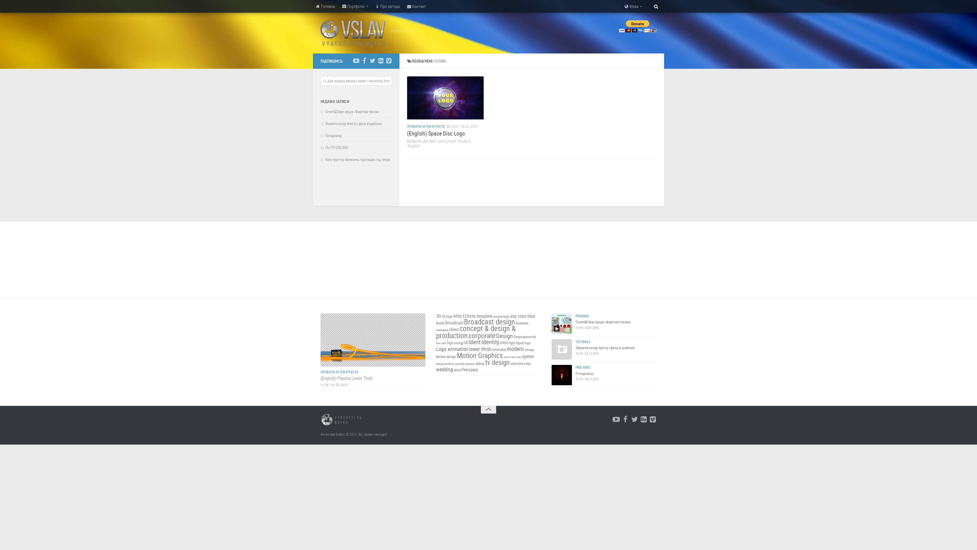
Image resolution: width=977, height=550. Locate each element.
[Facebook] (364, 61)
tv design (497, 362)
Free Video (583, 367)
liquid (520, 342)
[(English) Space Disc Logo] (445, 97)
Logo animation (452, 349)
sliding (479, 363)
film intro (441, 343)
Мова (633, 6)
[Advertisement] (488, 259)
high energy (455, 342)
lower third (480, 349)
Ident (474, 342)
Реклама (469, 370)
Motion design (446, 356)
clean (454, 329)
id (466, 343)
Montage (529, 350)
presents (470, 364)
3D (438, 316)
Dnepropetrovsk (525, 336)
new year (516, 357)
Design (504, 336)
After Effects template (472, 316)
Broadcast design (489, 322)
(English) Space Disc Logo (436, 133)
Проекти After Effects (426, 126)
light (512, 342)
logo (527, 342)
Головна (327, 6)
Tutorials (583, 341)
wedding (444, 369)
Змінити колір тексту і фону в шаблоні (353, 123)
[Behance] (381, 61)
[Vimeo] (389, 61)
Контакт (418, 6)
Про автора (389, 6)
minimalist (498, 349)
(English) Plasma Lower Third (346, 378)
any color (518, 316)
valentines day (520, 363)
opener (528, 356)
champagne (442, 330)
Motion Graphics (480, 355)
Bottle (440, 323)
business (522, 323)
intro (504, 343)
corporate (481, 335)
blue (531, 316)
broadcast (454, 323)
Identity (490, 342)
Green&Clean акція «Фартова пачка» (352, 111)
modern (515, 348)
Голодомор (333, 135)
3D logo (447, 316)
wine (457, 369)
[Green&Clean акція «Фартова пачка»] (562, 323)
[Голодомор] (562, 375)
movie (507, 357)
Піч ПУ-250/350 (336, 147)
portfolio (449, 364)
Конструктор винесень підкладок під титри (357, 159)
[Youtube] (356, 61)
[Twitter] (372, 61)
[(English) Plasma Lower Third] (373, 340)
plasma (440, 364)
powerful (460, 364)
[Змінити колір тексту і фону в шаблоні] (562, 349)
